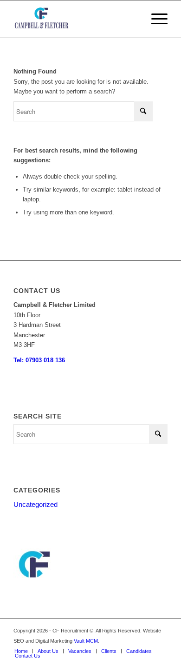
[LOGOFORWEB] (74, 19)
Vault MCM (86, 641)
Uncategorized (35, 504)
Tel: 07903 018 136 (39, 360)
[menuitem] (155, 19)
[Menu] (155, 19)
